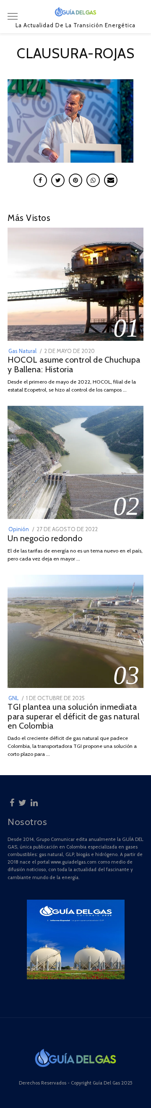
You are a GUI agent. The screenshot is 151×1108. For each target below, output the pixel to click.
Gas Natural (22, 351)
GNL (13, 698)
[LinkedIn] (34, 802)
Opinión (18, 529)
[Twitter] (22, 802)
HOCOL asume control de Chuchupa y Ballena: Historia (74, 364)
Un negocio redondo (45, 538)
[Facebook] (12, 802)
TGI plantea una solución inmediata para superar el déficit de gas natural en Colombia (73, 716)
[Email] (110, 180)
